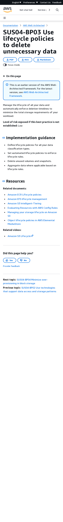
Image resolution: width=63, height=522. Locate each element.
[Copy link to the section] (4, 137)
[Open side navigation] (4, 17)
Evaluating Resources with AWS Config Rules (33, 207)
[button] (12, 76)
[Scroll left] (17, 9)
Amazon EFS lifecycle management (27, 198)
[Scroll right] (49, 9)
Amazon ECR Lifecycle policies (24, 194)
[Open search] (57, 10)
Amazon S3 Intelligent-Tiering (24, 203)
